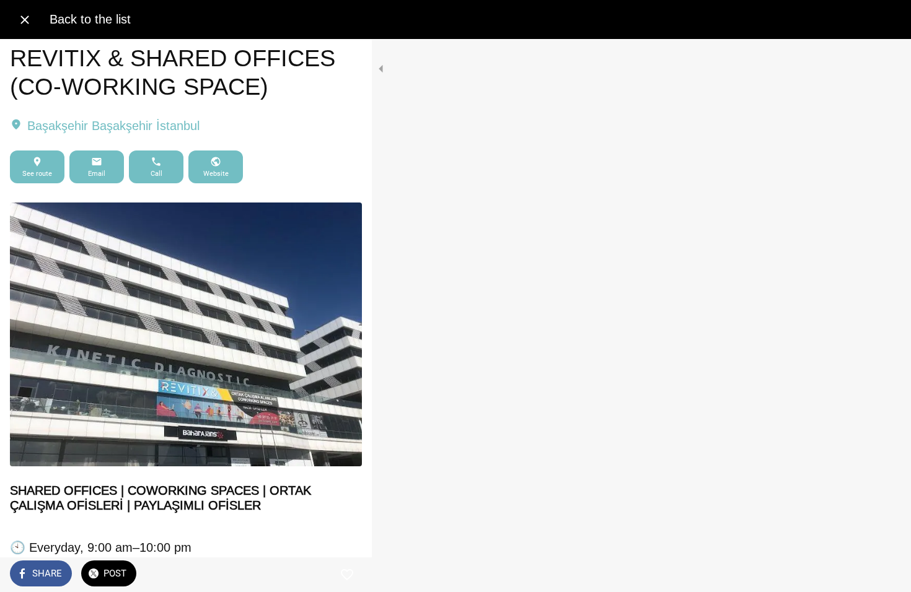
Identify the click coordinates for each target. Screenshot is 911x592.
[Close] (24, 19)
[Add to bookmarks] (347, 575)
